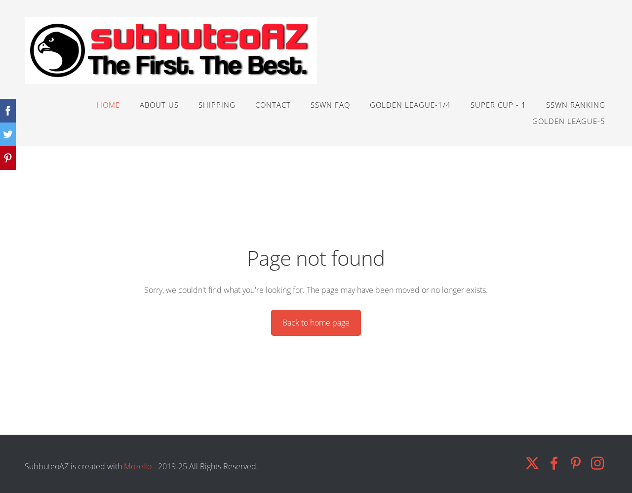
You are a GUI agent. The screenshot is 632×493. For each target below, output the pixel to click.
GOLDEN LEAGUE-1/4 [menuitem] (410, 105)
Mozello (138, 466)
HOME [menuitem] (108, 105)
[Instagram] (597, 463)
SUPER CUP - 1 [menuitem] (498, 105)
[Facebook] (554, 463)
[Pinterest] (576, 463)
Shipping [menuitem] (217, 105)
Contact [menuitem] (273, 105)
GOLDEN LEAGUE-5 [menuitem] (568, 121)
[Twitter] (532, 463)
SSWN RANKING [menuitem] (575, 105)
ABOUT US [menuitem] (159, 105)
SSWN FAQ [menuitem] (330, 105)
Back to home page (316, 322)
